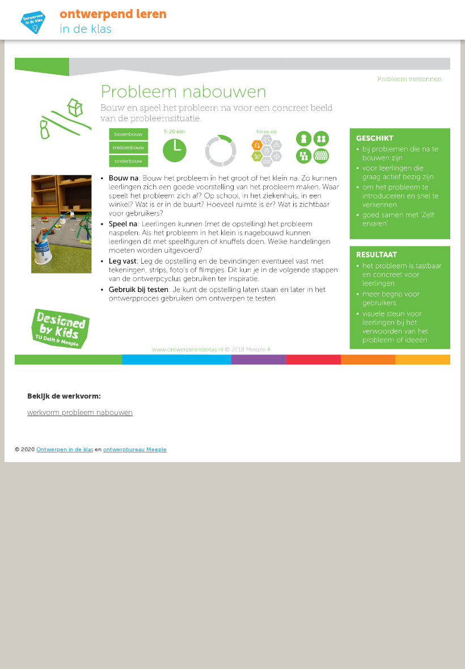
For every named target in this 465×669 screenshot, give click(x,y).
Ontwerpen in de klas (64, 449)
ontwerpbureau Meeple (135, 449)
